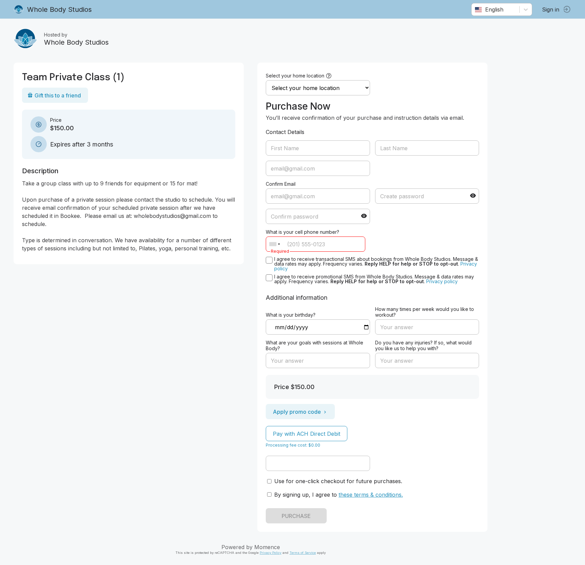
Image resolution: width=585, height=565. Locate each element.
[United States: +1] (274, 244)
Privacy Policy (270, 553)
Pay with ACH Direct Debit (306, 433)
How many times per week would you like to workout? (424, 312)
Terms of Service (302, 553)
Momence (267, 547)
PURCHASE (296, 516)
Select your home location (295, 75)
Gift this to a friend (58, 95)
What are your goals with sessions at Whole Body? (314, 345)
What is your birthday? (291, 315)
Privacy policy (442, 281)
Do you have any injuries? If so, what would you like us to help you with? (423, 345)
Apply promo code (297, 411)
